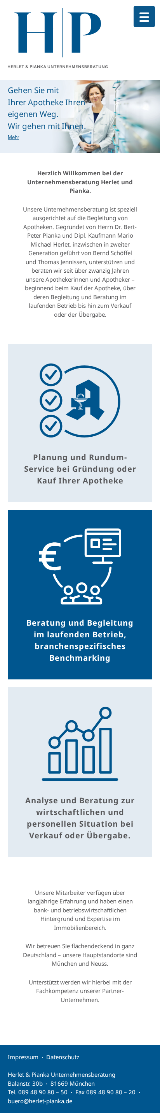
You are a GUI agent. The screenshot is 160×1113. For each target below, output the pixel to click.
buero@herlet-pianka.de (40, 1101)
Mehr (13, 137)
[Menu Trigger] (144, 16)
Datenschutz (62, 1057)
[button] (80, 116)
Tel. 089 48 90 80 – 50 (38, 1092)
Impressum (23, 1057)
